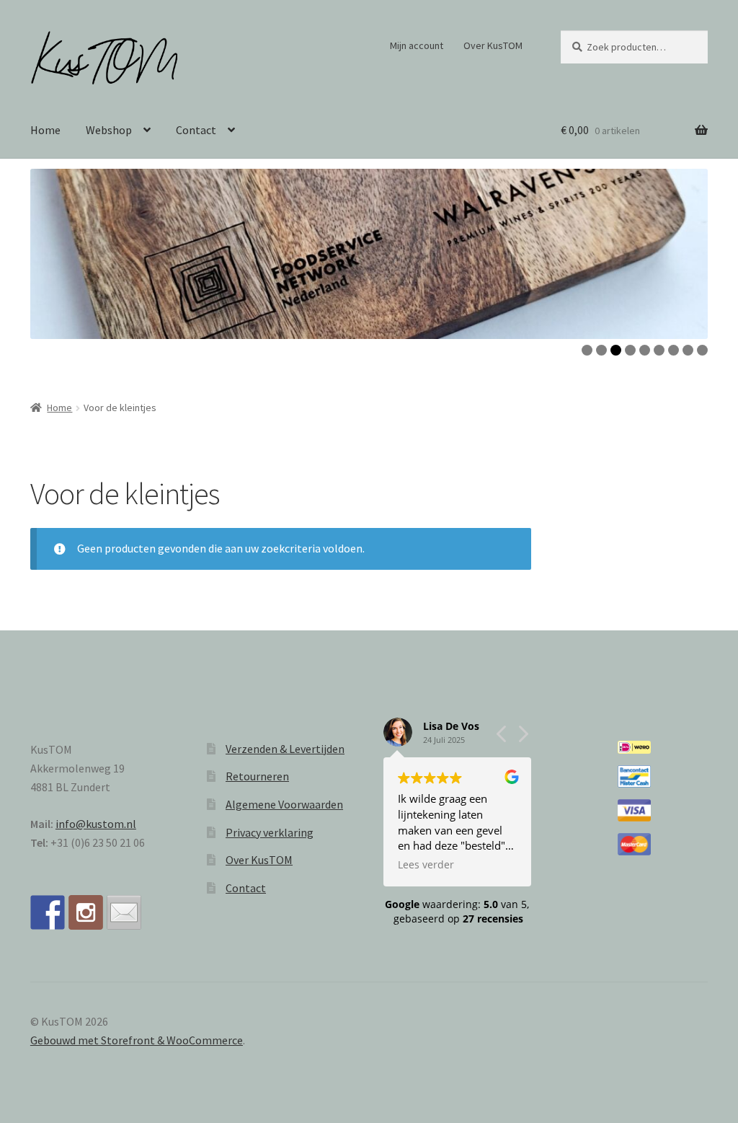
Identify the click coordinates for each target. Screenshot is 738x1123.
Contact (196, 130)
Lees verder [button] (426, 864)
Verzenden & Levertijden (285, 748)
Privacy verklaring (270, 832)
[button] (522, 737)
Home (45, 130)
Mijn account (416, 45)
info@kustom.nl (95, 823)
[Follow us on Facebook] (47, 912)
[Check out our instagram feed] (85, 912)
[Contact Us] (124, 912)
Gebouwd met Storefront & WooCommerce (136, 1040)
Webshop (109, 130)
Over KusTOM (493, 45)
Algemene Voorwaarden (284, 804)
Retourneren (257, 776)
